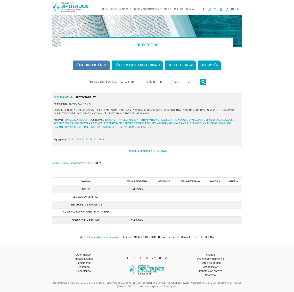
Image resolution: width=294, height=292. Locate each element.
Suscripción (209, 65)
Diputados (83, 267)
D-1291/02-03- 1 (77, 139)
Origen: (151, 81)
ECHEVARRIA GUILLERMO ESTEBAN (81, 127)
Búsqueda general (180, 65)
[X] (215, 9)
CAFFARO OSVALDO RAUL (137, 123)
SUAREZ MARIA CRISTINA (79, 119)
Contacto (192, 9)
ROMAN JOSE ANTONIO (140, 127)
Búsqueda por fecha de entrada (137, 65)
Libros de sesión (210, 262)
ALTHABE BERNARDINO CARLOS (169, 123)
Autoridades (83, 254)
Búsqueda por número (92, 65)
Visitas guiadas (83, 258)
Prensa (178, 9)
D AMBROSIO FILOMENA (114, 127)
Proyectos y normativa (210, 258)
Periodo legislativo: (103, 81)
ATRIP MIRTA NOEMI (117, 119)
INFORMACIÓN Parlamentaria (151, 9)
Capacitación (210, 267)
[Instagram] (209, 9)
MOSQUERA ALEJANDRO (192, 119)
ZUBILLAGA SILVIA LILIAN (200, 123)
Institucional (120, 9)
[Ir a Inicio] (70, 6)
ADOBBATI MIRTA (138, 119)
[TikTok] (226, 9)
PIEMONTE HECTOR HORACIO (107, 123)
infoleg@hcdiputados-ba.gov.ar (102, 237)
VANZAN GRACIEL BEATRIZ (163, 119)
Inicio (105, 8)
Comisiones (83, 271)
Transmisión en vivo (210, 271)
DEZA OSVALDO (215, 119)
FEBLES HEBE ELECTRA (78, 123)
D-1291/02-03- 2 (95, 139)
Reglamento (83, 262)
